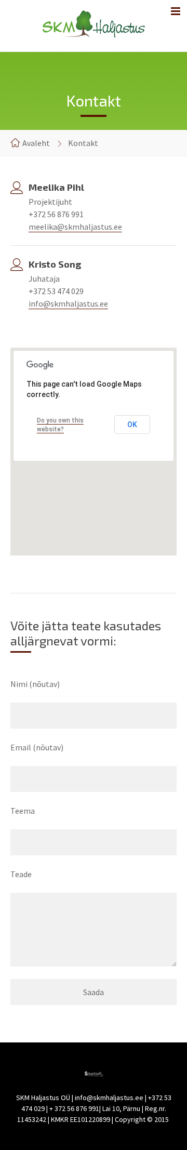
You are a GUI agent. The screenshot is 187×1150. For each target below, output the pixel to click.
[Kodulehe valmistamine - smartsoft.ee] (94, 1073)
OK (132, 424)
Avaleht (36, 143)
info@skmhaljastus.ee (68, 303)
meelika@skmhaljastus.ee (75, 226)
